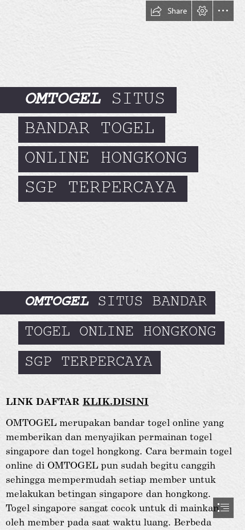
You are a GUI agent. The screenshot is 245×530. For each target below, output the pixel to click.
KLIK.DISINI (116, 401)
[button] (168, 11)
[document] (122, 265)
